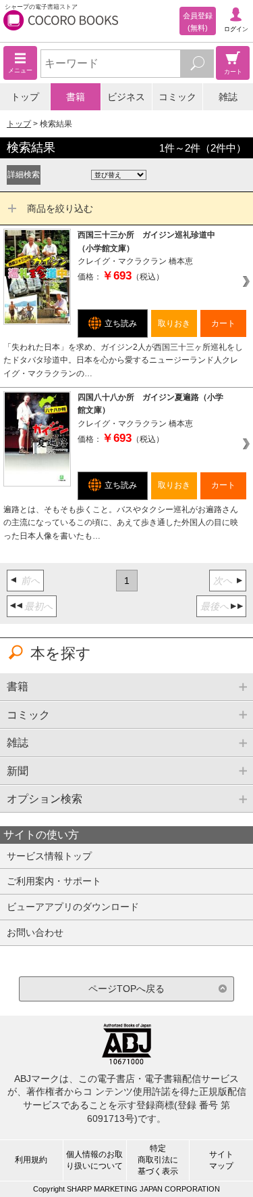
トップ (25, 96)
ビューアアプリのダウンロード (73, 906)
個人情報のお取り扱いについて (94, 1160)
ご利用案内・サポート (54, 881)
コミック (177, 96)
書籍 (75, 96)
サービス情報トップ (49, 856)
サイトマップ (221, 1160)
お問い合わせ (35, 932)
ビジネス (126, 96)
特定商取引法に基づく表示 (158, 1160)
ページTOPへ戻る (126, 988)
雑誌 (228, 96)
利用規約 (31, 1160)
